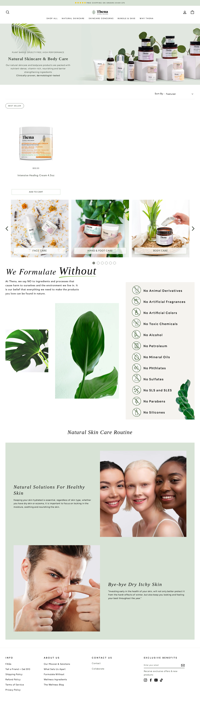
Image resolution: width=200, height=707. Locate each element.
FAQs (8, 664)
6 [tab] (114, 263)
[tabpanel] (40, 228)
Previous (6, 228)
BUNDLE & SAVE (127, 18)
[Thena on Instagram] (145, 680)
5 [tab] (110, 263)
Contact (96, 663)
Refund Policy (13, 679)
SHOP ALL (52, 18)
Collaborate (98, 668)
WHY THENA (146, 18)
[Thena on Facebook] (150, 680)
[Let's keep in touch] (183, 665)
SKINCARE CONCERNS (101, 18)
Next (193, 228)
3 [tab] (102, 263)
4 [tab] (106, 263)
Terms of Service (14, 684)
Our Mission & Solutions (57, 664)
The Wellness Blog (54, 684)
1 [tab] (93, 263)
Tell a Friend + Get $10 (17, 669)
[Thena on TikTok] (161, 680)
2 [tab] (98, 263)
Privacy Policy (13, 689)
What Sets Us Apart (54, 669)
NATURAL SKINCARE (73, 18)
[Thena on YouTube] (156, 680)
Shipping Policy (14, 674)
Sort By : (159, 94)
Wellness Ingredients (55, 679)
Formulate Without (54, 674)
